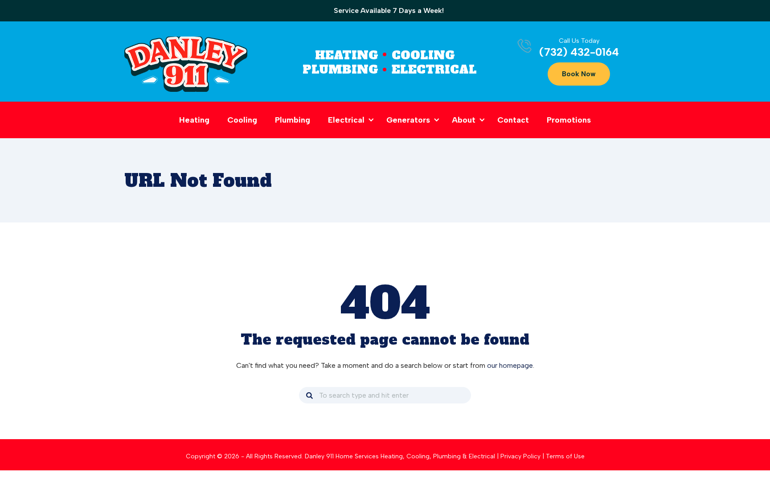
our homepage (510, 365)
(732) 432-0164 (579, 51)
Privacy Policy (520, 456)
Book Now (579, 74)
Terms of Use (565, 456)
